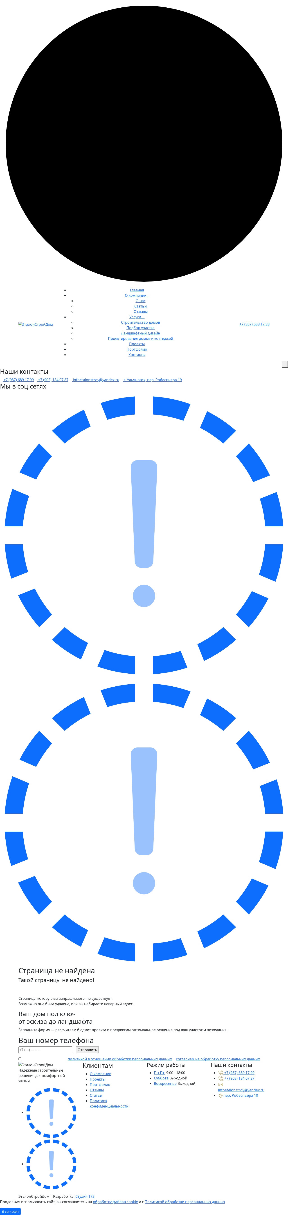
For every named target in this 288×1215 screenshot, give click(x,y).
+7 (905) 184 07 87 (52, 379)
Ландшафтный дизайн (140, 333)
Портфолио (137, 349)
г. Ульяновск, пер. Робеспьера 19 (152, 379)
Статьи (140, 306)
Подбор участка (140, 327)
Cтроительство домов (140, 322)
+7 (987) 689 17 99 (254, 324)
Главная (137, 290)
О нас (141, 300)
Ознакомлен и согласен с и (140, 1059)
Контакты (136, 354)
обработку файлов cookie (115, 1201)
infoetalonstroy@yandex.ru (95, 379)
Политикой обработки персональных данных (185, 1201)
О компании (135, 295)
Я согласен (10, 1211)
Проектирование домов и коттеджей (140, 338)
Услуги (135, 316)
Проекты (137, 343)
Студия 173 (84, 1196)
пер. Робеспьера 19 (240, 1095)
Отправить (87, 1049)
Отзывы (141, 311)
